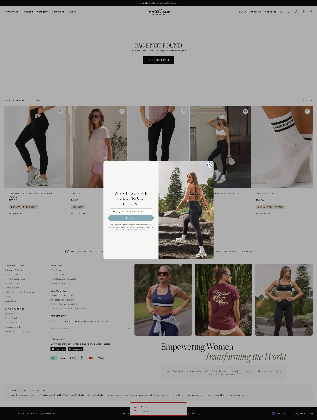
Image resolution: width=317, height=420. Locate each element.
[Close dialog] (209, 165)
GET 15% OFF (131, 218)
